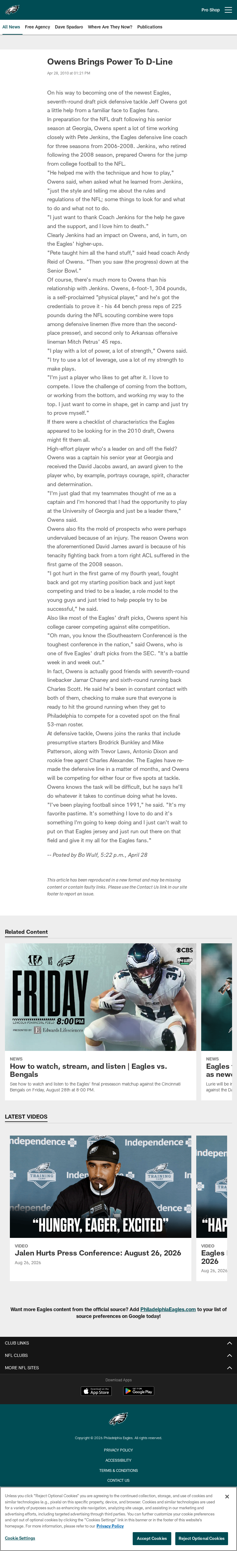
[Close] (227, 1496)
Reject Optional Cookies (202, 1538)
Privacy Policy (118, 1450)
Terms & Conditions (118, 1470)
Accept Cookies (152, 1538)
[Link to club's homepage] (12, 7)
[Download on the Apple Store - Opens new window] (96, 1392)
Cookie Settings (20, 1538)
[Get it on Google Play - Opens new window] (138, 1394)
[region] (118, 1519)
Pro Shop (211, 9)
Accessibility (118, 1460)
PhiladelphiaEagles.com (168, 1309)
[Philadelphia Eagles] (118, 1419)
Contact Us (118, 1480)
